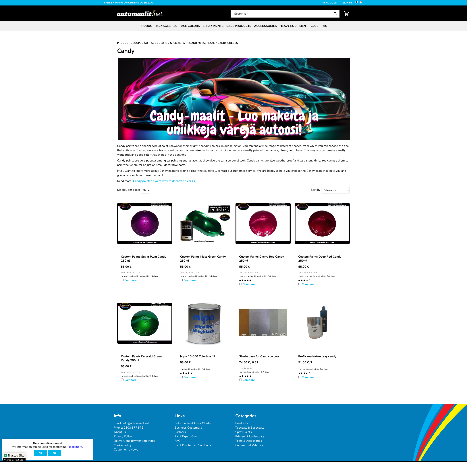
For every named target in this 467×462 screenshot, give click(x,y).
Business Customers (188, 428)
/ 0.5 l (248, 362)
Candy (125, 51)
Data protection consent (47, 443)
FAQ (324, 26)
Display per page (128, 190)
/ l (305, 362)
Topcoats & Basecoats (249, 428)
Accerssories (265, 26)
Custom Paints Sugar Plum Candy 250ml (143, 259)
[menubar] (233, 26)
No (40, 453)
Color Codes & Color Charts (193, 423)
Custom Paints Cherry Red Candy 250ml (261, 259)
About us (120, 432)
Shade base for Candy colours (259, 356)
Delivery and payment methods (134, 441)
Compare (130, 280)
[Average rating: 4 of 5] (304, 373)
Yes (54, 453)
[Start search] (336, 14)
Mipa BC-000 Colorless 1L (198, 356)
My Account (330, 2)
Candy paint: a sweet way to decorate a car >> (164, 181)
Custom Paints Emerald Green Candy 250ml (141, 358)
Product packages (155, 26)
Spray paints (213, 26)
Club (315, 26)
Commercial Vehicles (249, 445)
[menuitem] (155, 26)
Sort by (315, 190)
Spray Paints (243, 432)
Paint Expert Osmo (187, 436)
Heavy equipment (294, 26)
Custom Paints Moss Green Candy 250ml (203, 259)
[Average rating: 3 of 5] (304, 280)
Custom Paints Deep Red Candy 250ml (319, 259)
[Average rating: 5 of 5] (245, 280)
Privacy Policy (123, 436)
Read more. (75, 447)
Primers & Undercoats (249, 436)
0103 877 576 (133, 428)
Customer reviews (126, 450)
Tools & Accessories (248, 441)
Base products (238, 26)
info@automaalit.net (136, 423)
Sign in (347, 2)
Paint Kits (241, 423)
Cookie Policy (122, 445)
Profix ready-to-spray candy (317, 356)
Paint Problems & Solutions (193, 445)
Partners (180, 432)
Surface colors (186, 26)
